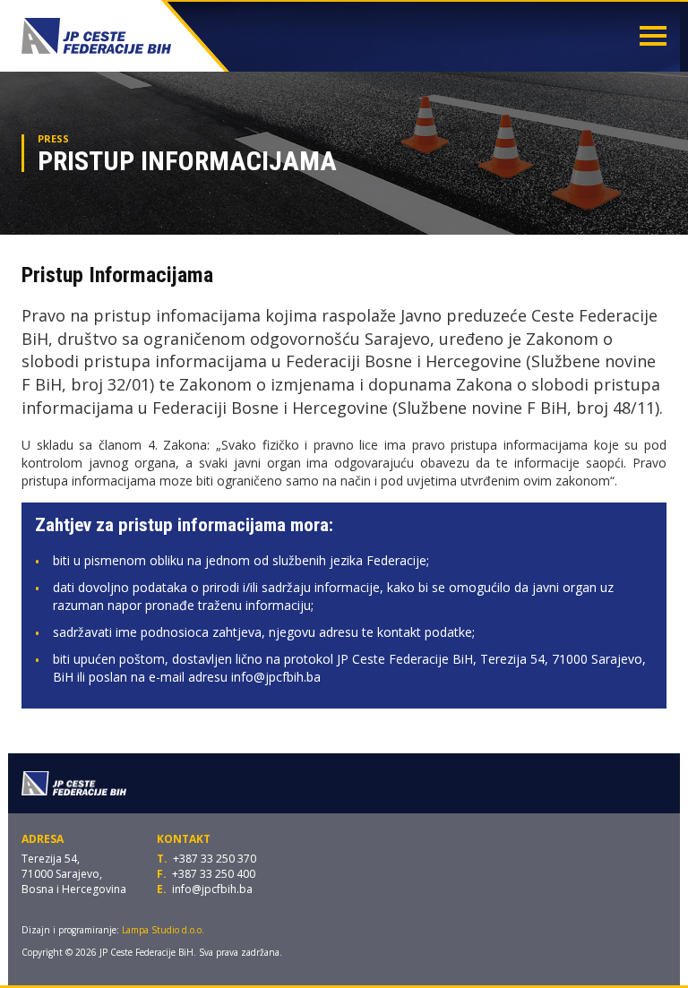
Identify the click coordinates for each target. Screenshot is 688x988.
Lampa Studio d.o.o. (163, 930)
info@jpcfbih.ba (212, 889)
